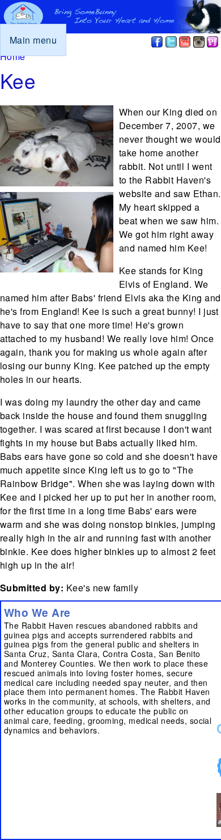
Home (13, 56)
